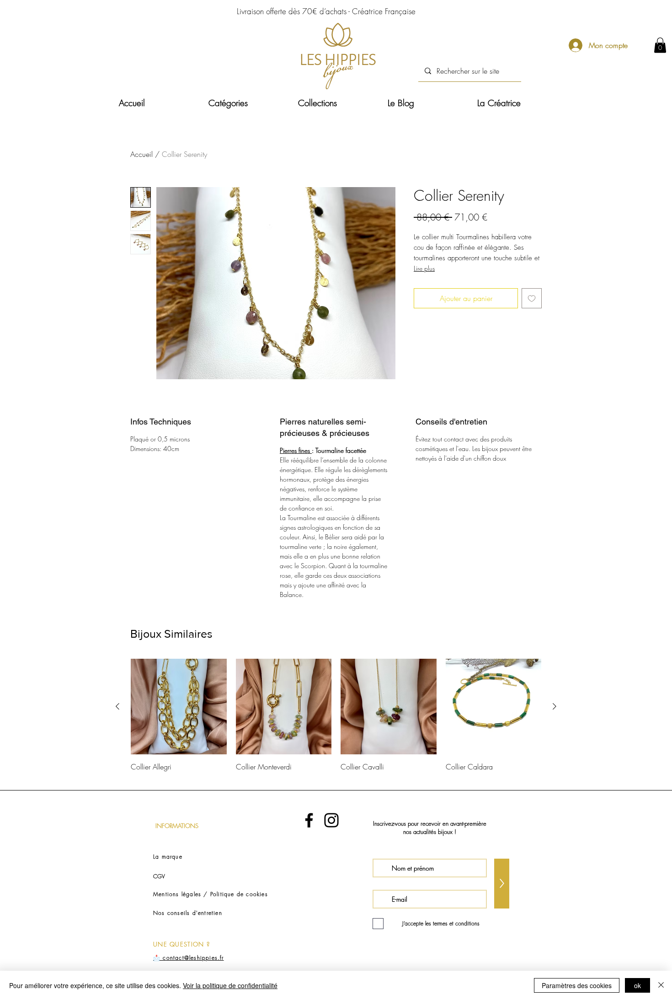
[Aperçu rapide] (179, 707)
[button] (246, 103)
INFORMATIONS (176, 826)
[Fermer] (661, 985)
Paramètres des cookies (577, 985)
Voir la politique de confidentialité (230, 985)
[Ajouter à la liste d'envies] (532, 298)
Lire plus (424, 268)
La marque (167, 856)
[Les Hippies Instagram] (331, 820)
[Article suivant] (554, 706)
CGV (159, 876)
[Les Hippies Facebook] (309, 820)
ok (637, 985)
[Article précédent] (117, 706)
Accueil (141, 154)
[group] (336, 720)
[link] (660, 45)
